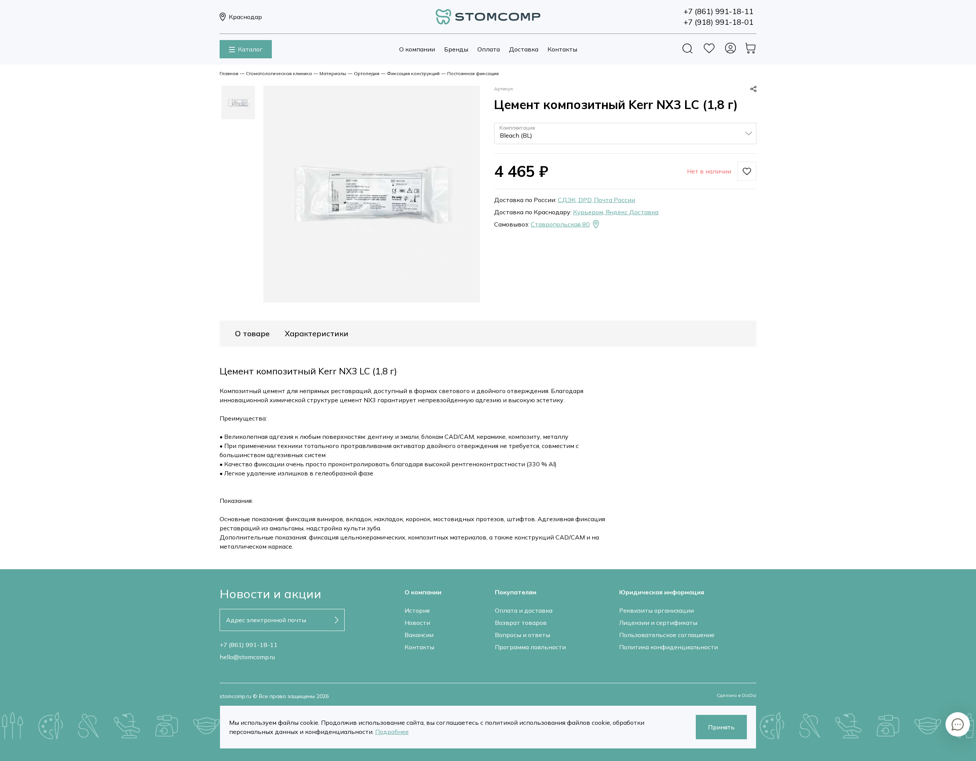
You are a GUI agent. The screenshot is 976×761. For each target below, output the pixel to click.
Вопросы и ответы (522, 635)
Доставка (523, 49)
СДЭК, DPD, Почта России (596, 200)
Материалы (332, 73)
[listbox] (625, 133)
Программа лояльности (530, 647)
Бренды (456, 49)
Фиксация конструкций (413, 73)
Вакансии (419, 635)
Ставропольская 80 (560, 224)
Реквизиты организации (656, 610)
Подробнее (392, 731)
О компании (417, 49)
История (417, 610)
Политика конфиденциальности (668, 647)
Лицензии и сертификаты (658, 622)
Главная (229, 73)
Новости (417, 622)
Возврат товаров (521, 622)
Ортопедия (366, 73)
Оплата (488, 49)
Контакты (562, 49)
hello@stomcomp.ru (247, 657)
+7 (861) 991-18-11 (249, 645)
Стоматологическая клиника (279, 73)
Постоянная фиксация (473, 73)
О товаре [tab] (252, 333)
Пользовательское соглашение (666, 635)
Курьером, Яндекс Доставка (615, 212)
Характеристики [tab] (316, 333)
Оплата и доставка (523, 610)
